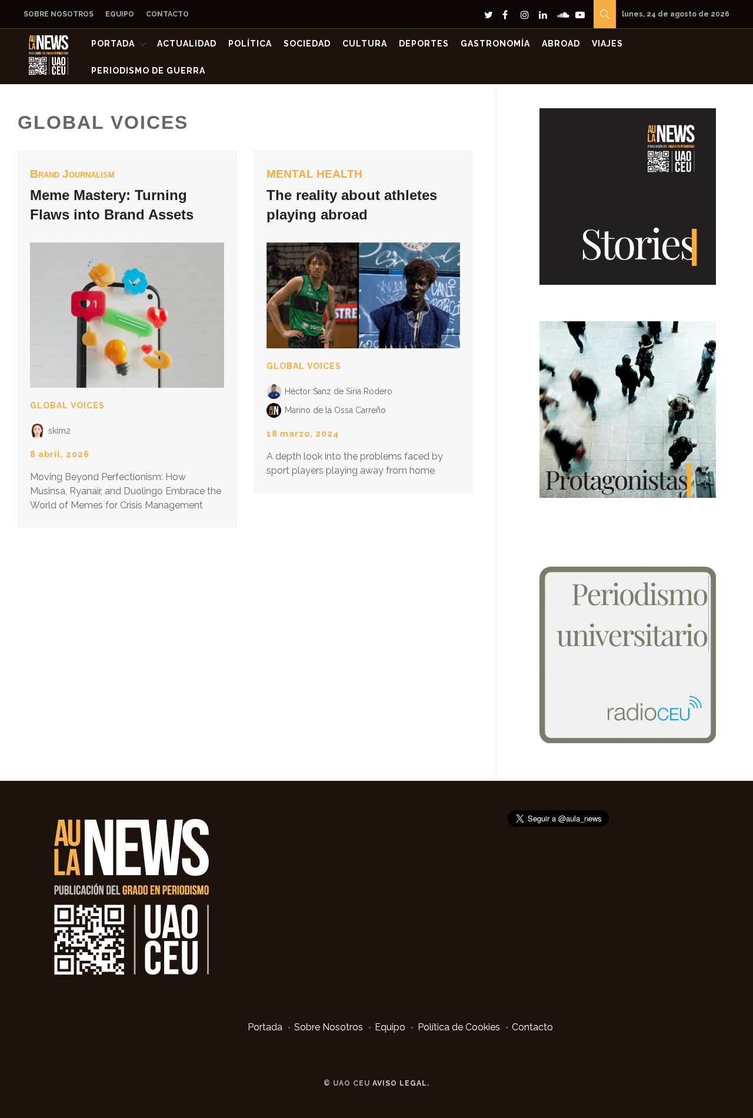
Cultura (364, 43)
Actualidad (186, 43)
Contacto (167, 14)
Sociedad (307, 43)
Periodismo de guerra (148, 70)
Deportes (424, 43)
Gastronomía (495, 43)
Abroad (561, 43)
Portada (113, 43)
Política (250, 43)
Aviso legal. (400, 1083)
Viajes (607, 43)
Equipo (119, 14)
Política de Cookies (459, 1027)
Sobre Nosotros (59, 14)
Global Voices (67, 405)
